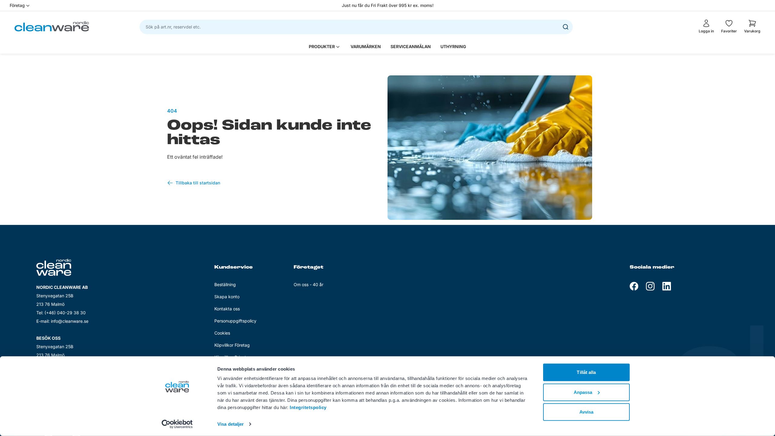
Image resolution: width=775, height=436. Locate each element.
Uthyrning (453, 46)
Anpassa (583, 392)
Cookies (222, 332)
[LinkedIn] (666, 286)
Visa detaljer (230, 424)
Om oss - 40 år (308, 284)
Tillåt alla (586, 372)
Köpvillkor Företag (232, 345)
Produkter (322, 46)
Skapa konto (226, 296)
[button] (752, 26)
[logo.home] (52, 26)
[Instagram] (650, 286)
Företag (17, 5)
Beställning (225, 284)
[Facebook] (634, 286)
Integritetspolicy (308, 407)
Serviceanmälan (411, 46)
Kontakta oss (227, 308)
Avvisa (586, 412)
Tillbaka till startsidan (198, 182)
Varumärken (366, 46)
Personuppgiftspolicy (235, 320)
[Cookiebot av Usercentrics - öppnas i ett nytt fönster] (177, 424)
